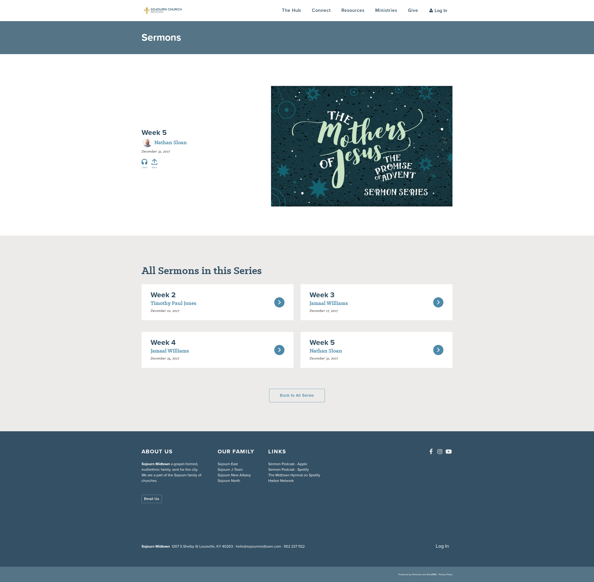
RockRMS (432, 574)
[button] (321, 10)
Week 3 (322, 294)
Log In (441, 10)
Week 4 (163, 342)
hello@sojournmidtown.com (258, 546)
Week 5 (154, 132)
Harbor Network (281, 480)
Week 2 (163, 294)
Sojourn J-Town (230, 469)
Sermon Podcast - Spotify (288, 469)
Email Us (151, 498)
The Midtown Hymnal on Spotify (294, 475)
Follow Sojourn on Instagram (439, 451)
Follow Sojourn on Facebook (431, 451)
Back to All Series (297, 395)
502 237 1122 (294, 546)
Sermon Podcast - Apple (287, 464)
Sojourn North (229, 480)
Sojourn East (228, 464)
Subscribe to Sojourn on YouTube (448, 451)
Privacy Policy (445, 574)
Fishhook (417, 574)
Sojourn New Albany (234, 475)
